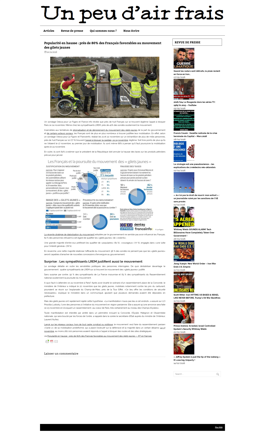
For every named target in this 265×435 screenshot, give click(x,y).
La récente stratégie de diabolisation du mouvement (69, 234)
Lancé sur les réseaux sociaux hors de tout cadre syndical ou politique (78, 324)
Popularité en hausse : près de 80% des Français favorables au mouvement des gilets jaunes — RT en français (99, 336)
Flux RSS (218, 427)
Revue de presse (72, 30)
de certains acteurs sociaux (60, 133)
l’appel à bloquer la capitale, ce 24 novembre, (106, 140)
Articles (48, 30)
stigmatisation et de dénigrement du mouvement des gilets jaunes (105, 130)
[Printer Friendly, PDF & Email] (51, 341)
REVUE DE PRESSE (187, 42)
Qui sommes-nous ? (103, 30)
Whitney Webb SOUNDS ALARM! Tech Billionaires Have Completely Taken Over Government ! (194, 232)
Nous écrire (131, 30)
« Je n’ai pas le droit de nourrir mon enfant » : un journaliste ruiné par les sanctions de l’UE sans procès (197, 198)
